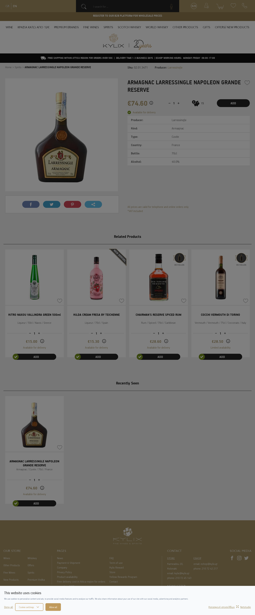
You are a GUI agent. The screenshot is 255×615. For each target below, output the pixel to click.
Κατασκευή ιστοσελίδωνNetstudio (230, 607)
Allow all (53, 607)
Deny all (8, 607)
